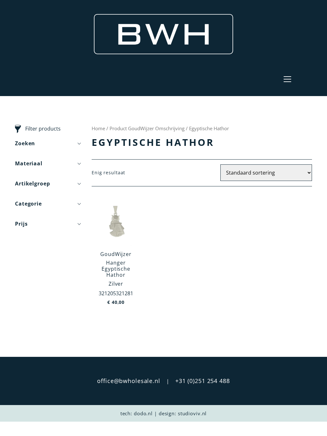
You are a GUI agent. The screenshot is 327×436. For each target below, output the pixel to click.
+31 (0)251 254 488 (202, 381)
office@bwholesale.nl (128, 381)
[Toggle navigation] (287, 79)
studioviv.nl (192, 413)
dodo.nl (143, 413)
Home (98, 128)
